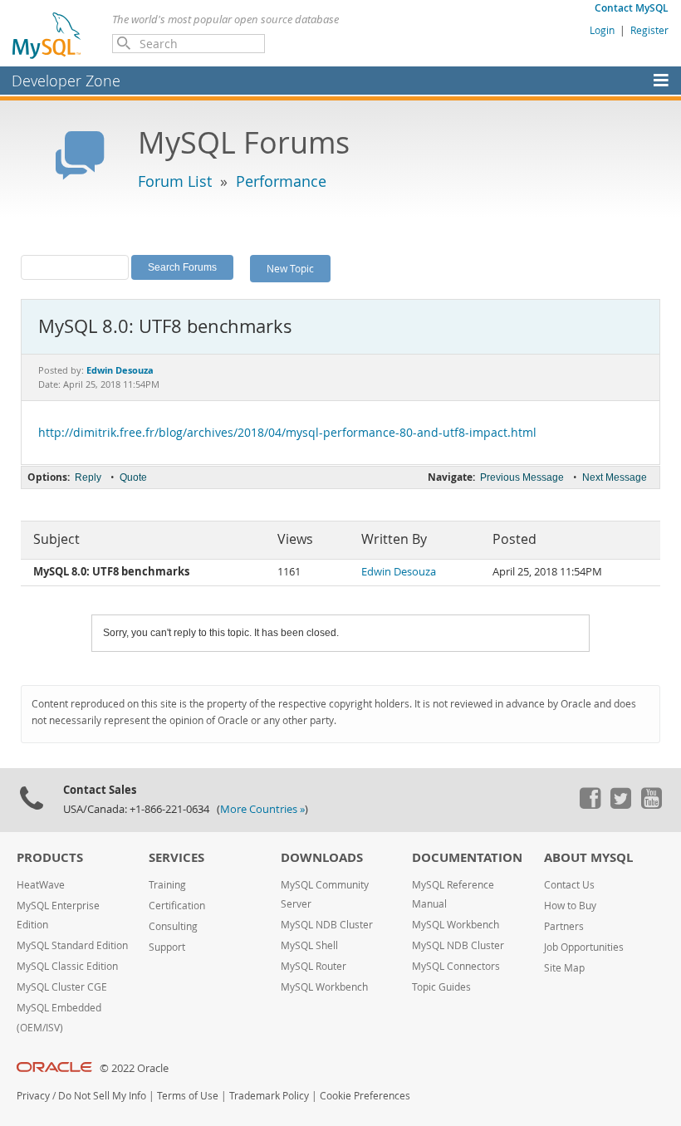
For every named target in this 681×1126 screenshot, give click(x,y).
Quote (133, 477)
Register (649, 30)
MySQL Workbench (324, 987)
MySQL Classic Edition (67, 966)
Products (50, 857)
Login (602, 30)
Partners (564, 926)
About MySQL (588, 857)
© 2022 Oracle (134, 1068)
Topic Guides (441, 987)
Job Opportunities (584, 947)
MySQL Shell (309, 945)
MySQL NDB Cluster (327, 924)
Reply (88, 477)
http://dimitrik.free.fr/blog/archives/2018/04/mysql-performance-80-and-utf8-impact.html (287, 432)
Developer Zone (66, 81)
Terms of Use (187, 1095)
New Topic (290, 268)
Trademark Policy (269, 1095)
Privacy (33, 1095)
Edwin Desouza (398, 572)
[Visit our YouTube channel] (651, 805)
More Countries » (262, 809)
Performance (281, 181)
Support (167, 947)
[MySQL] (47, 35)
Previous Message (522, 477)
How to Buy (570, 905)
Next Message (614, 477)
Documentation (467, 857)
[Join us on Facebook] (589, 805)
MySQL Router (313, 966)
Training (167, 885)
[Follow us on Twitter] (620, 805)
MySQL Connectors (456, 966)
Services (176, 857)
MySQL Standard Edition (72, 945)
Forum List (175, 181)
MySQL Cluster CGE (62, 987)
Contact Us (569, 885)
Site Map (564, 968)
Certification (177, 905)
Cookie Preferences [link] (365, 1095)
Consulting (173, 926)
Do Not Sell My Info (102, 1095)
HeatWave (41, 885)
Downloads (322, 857)
